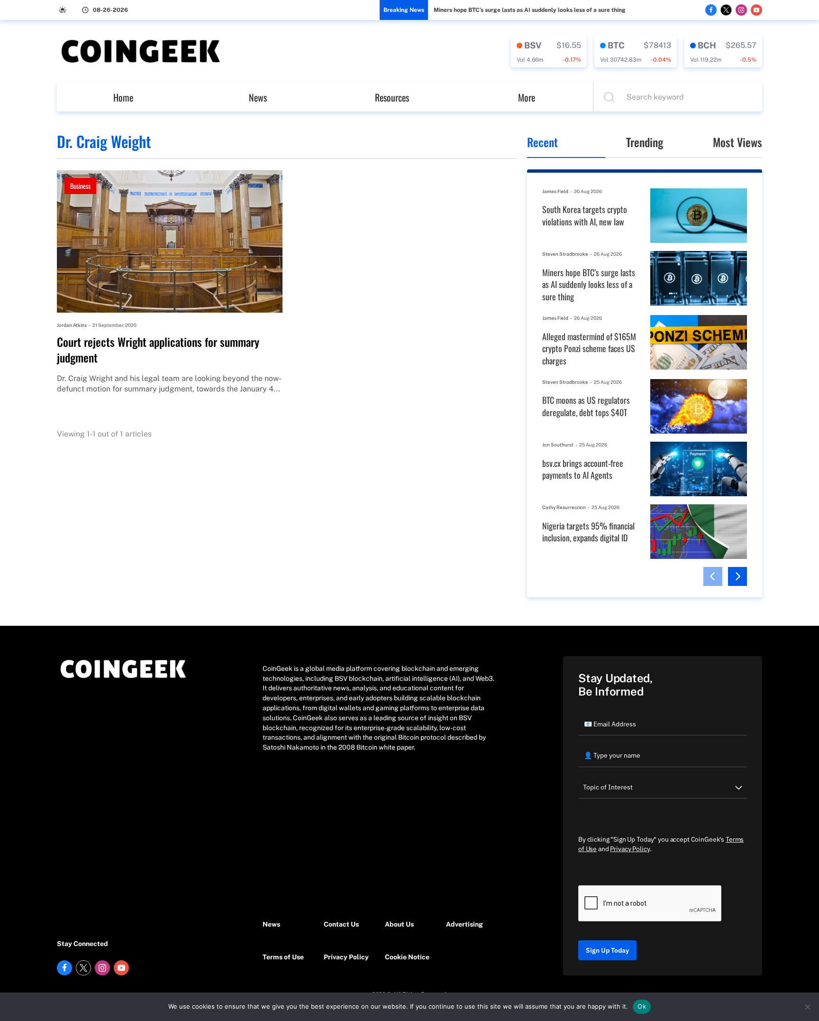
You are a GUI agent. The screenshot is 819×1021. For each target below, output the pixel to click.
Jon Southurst (557, 444)
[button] (712, 576)
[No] (807, 1007)
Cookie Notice (407, 957)
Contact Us (341, 924)
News (258, 97)
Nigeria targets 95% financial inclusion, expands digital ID (588, 532)
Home (123, 97)
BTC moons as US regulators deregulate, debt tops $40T (586, 406)
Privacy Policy (346, 957)
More (526, 97)
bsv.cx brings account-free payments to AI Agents (582, 469)
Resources (392, 97)
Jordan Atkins (72, 325)
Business (80, 186)
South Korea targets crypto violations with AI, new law (584, 216)
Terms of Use (283, 957)
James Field (555, 191)
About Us (399, 924)
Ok (641, 1006)
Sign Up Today (607, 950)
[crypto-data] (549, 51)
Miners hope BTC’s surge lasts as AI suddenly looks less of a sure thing (530, 10)
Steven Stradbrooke (565, 254)
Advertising (464, 924)
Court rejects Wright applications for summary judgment (158, 350)
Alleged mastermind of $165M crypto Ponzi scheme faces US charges (589, 349)
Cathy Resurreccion (564, 507)
